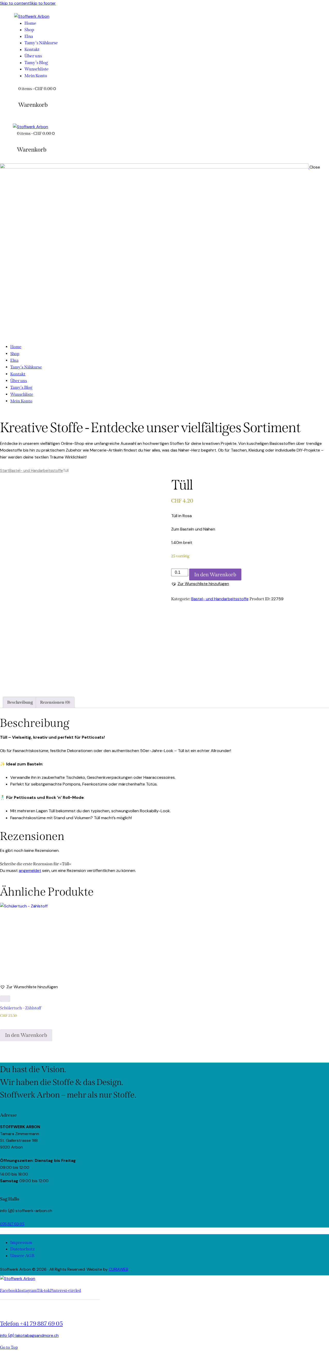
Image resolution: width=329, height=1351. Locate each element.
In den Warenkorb (215, 574)
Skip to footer (43, 3)
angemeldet (30, 870)
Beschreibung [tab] (20, 702)
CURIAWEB (118, 1269)
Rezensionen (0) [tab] (55, 702)
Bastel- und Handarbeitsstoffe (36, 470)
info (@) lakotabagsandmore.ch (29, 1335)
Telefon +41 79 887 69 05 (31, 1323)
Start (4, 470)
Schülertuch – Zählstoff (20, 1007)
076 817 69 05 (12, 1224)
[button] (200, 583)
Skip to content (15, 3)
